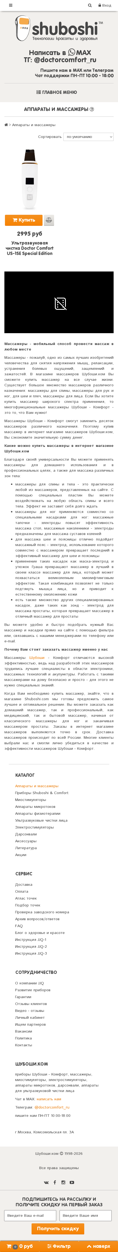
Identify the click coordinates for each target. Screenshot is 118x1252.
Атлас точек (26, 898)
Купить (26, 220)
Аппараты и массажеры (36, 786)
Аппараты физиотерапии (37, 813)
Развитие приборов (32, 990)
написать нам (49, 1099)
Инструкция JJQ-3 (31, 953)
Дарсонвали (26, 834)
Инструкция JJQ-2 (31, 946)
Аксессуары (25, 841)
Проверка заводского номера (42, 912)
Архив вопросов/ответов (37, 919)
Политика (23, 1038)
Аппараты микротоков (35, 807)
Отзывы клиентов (31, 1004)
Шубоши (36, 658)
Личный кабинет (30, 1017)
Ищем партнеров (30, 1024)
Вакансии (23, 1031)
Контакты (23, 1045)
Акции (20, 855)
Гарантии (23, 997)
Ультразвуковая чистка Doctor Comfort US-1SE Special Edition (29, 248)
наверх (101, 1246)
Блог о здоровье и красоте (40, 933)
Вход (106, 5)
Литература (26, 848)
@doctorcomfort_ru (52, 1107)
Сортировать (50, 137)
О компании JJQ (29, 983)
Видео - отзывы (29, 1011)
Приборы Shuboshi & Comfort (42, 793)
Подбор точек (27, 905)
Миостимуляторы (30, 800)
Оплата (21, 891)
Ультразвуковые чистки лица (41, 820)
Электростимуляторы (34, 827)
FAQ (19, 926)
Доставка (23, 884)
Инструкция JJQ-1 (30, 940)
